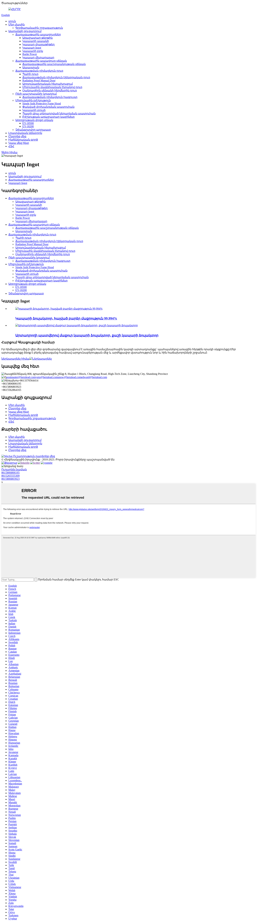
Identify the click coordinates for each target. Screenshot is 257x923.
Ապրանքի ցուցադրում (24, 31)
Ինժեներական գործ (23, 139)
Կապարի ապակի (35, 41)
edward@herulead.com (94, 377)
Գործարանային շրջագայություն (39, 27)
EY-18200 (28, 126)
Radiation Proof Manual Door (38, 80)
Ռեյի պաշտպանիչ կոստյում (36, 93)
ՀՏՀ (11, 146)
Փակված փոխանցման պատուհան (48, 106)
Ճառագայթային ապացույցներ (38, 34)
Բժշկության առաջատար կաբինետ (48, 116)
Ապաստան (30, 67)
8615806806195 (10, 472)
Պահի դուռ (30, 74)
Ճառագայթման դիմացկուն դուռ (39, 70)
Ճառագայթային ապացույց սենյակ (41, 60)
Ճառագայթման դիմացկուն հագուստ (49, 97)
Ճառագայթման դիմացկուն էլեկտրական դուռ (56, 77)
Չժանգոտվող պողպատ (33, 129)
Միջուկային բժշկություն (33, 100)
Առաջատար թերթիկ (37, 37)
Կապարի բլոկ (32, 51)
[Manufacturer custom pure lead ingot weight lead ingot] (76, 325)
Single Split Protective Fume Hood (41, 103)
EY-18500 (28, 123)
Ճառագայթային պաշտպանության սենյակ (54, 64)
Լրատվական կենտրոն (25, 133)
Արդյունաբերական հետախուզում (47, 83)
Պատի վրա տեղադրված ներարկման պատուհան (59, 113)
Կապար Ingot (31, 47)
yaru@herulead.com (46, 377)
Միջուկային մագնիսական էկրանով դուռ (52, 87)
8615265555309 (10, 475)
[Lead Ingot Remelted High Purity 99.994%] (58, 308)
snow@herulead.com (69, 377)
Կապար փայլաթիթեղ (38, 44)
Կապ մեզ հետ (18, 142)
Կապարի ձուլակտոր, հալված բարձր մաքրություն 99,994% (66, 318)
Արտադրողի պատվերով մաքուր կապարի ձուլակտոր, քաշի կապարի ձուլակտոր (86, 335)
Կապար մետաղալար (38, 57)
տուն (12, 21)
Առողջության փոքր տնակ (34, 120)
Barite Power (29, 54)
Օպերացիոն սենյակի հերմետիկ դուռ (49, 90)
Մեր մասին (16, 24)
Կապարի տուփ (34, 110)
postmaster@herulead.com (20, 377)
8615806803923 (10, 478)
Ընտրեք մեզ (17, 136)
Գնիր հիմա (9, 152)
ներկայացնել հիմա (15, 358)
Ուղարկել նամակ (14, 469)
